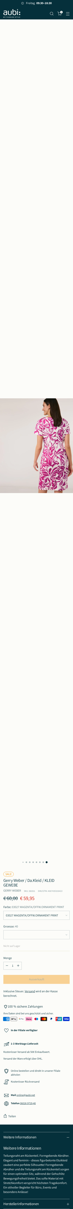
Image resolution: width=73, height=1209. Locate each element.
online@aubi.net (25, 1095)
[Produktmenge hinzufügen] (18, 965)
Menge (7, 958)
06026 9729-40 (28, 1103)
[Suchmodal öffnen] (51, 13)
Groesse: (10, 926)
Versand (30, 991)
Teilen (12, 1116)
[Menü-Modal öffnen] (68, 13)
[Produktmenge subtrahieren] (7, 965)
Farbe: (33, 907)
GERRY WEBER (12, 891)
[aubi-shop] (11, 13)
